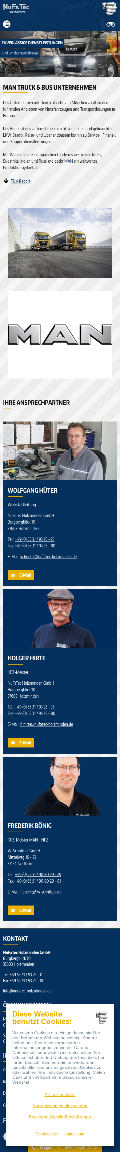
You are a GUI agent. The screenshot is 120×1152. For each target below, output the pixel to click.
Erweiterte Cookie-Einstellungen (60, 1116)
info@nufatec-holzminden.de (27, 990)
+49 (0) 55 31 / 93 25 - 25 (34, 539)
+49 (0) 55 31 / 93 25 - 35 (34, 706)
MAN (68, 161)
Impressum (74, 1134)
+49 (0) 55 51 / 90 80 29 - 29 (38, 874)
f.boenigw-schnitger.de (40, 891)
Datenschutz (47, 1134)
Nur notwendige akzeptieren (60, 1105)
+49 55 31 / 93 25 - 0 (26, 974)
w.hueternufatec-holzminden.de (48, 556)
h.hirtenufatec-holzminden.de (46, 724)
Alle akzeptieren (60, 1094)
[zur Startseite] (22, 8)
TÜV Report (20, 181)
